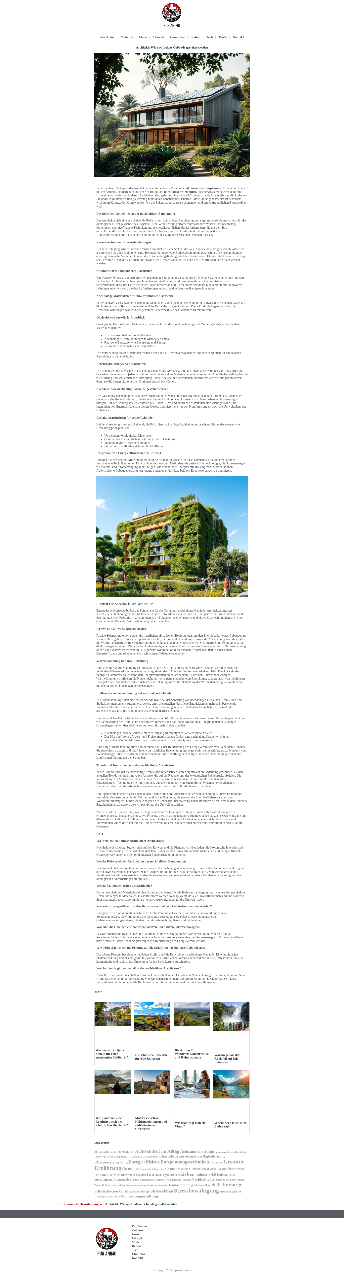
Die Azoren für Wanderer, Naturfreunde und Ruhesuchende (192, 1054)
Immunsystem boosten (131, 1174)
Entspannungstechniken (184, 1161)
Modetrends (159, 1180)
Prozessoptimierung (136, 1185)
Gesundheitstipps (176, 1168)
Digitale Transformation (181, 1156)
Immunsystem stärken (170, 1174)
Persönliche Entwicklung (230, 1179)
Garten (136, 1234)
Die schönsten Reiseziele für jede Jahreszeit (151, 1056)
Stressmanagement (230, 1191)
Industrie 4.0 (205, 1174)
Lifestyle (158, 37)
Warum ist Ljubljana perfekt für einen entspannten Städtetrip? (112, 1054)
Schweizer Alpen (202, 1185)
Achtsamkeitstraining (198, 1151)
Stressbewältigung (196, 1190)
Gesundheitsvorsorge (203, 1168)
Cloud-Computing (116, 1156)
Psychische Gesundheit (157, 1185)
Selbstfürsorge (226, 1184)
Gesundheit (177, 37)
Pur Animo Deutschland (231, 1229)
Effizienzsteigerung (111, 1162)
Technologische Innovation (107, 1197)
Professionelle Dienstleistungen (81, 1204)
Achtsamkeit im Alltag (157, 1151)
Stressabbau (161, 1191)
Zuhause (127, 37)
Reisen (195, 37)
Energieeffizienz (144, 1161)
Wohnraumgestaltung (139, 1196)
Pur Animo (107, 37)
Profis (223, 37)
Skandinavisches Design (134, 1191)
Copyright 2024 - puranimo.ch (172, 1270)
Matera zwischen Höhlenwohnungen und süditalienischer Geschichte (151, 1123)
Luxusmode (121, 1179)
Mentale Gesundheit (141, 1179)
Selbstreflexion (106, 1191)
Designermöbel (151, 1156)
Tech (209, 37)
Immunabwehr (105, 1175)
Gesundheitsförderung (152, 1169)
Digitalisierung (214, 1156)
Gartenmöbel (216, 1163)
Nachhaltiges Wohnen (178, 1179)
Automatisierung (226, 1152)
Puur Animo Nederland (231, 1254)
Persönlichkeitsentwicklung (109, 1185)
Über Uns (138, 1254)
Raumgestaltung (181, 1185)
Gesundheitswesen (230, 1169)
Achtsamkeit (126, 1151)
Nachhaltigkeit (203, 1179)
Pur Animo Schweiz (230, 1242)
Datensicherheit (134, 1157)
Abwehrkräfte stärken (105, 1152)
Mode (143, 37)
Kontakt (238, 37)
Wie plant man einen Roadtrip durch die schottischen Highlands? (112, 1121)
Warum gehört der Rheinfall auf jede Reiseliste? (227, 1058)
